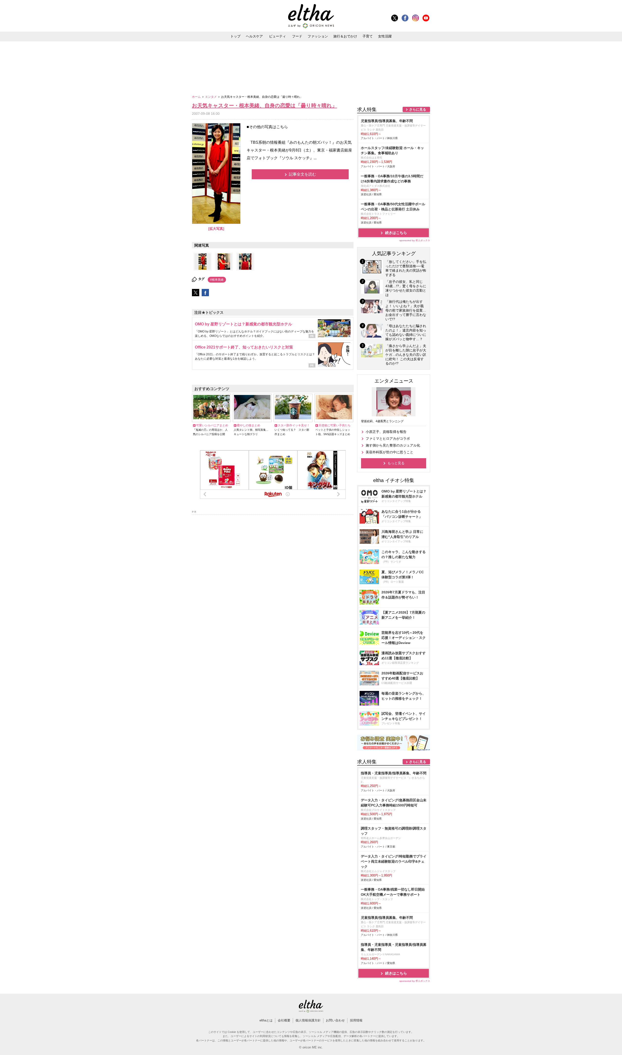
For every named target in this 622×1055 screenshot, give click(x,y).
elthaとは (266, 1020)
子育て (368, 36)
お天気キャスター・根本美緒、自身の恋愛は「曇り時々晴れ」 (264, 105)
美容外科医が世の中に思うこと (389, 452)
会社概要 (284, 1020)
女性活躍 (385, 36)
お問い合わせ (335, 1020)
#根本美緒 (217, 279)
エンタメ (211, 96)
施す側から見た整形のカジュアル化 (393, 445)
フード (297, 36)
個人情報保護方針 (308, 1020)
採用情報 (356, 1020)
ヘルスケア (254, 36)
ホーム (196, 96)
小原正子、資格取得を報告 (386, 432)
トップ (235, 36)
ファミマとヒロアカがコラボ (388, 438)
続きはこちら (396, 233)
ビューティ (277, 36)
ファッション (318, 36)
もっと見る (396, 463)
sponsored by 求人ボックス (414, 240)
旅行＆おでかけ (345, 36)
